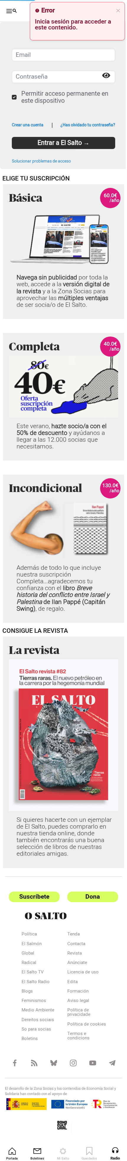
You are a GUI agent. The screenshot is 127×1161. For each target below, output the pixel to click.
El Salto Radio (36, 982)
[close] (113, 11)
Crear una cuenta (27, 125)
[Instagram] (70, 1066)
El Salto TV (33, 972)
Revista (72, 953)
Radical (29, 963)
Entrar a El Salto (61, 143)
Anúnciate (75, 963)
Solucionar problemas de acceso (41, 161)
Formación (75, 991)
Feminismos (34, 1001)
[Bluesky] (52, 1066)
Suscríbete (33, 896)
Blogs (27, 991)
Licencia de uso (80, 972)
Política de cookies (76, 1026)
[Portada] (61, 915)
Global (28, 953)
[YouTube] (89, 1066)
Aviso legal (76, 1001)
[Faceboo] (14, 1066)
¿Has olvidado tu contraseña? (83, 125)
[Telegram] (108, 1066)
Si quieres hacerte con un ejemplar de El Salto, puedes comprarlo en (55, 819)
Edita (70, 982)
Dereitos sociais (38, 1020)
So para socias (36, 1029)
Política (29, 934)
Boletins (30, 1039)
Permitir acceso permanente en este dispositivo (64, 97)
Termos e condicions (76, 1041)
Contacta (74, 944)
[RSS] (33, 1066)
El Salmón (32, 944)
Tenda (71, 934)
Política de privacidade (76, 1013)
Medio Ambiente (38, 1010)
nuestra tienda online (55, 830)
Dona (89, 896)
